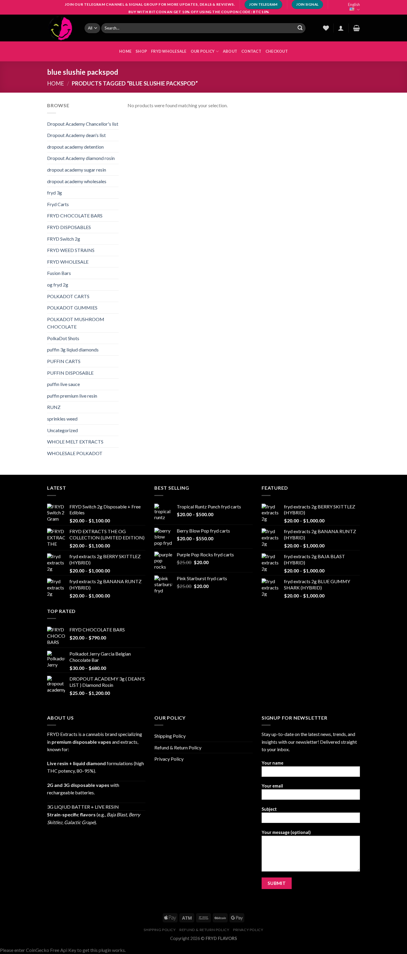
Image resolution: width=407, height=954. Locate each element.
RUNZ (53, 407)
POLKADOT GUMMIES (72, 307)
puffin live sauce (63, 384)
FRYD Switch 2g (63, 239)
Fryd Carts (58, 204)
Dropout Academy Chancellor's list (82, 124)
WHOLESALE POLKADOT (74, 453)
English (354, 4)
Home (55, 83)
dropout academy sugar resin (76, 169)
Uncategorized (62, 430)
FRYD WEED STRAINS (70, 250)
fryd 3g (54, 192)
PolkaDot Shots (63, 338)
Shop (141, 51)
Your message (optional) (286, 832)
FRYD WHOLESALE (169, 51)
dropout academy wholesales (76, 181)
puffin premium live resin (72, 396)
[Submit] (300, 28)
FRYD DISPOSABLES (69, 227)
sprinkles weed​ (62, 418)
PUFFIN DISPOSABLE (70, 373)
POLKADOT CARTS (68, 296)
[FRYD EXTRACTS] (61, 28)
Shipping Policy (170, 736)
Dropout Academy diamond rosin (81, 158)
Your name (272, 762)
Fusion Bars (59, 273)
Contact (251, 51)
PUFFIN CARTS (63, 361)
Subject (269, 809)
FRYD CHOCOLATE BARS (74, 215)
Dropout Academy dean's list (76, 135)
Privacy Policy (169, 759)
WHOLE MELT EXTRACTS (75, 441)
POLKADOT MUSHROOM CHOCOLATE (75, 323)
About (230, 51)
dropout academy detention (75, 147)
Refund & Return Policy (177, 747)
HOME (125, 51)
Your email (272, 785)
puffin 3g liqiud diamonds (73, 349)
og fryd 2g (57, 284)
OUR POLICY (203, 51)
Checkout (276, 51)
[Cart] (356, 28)
